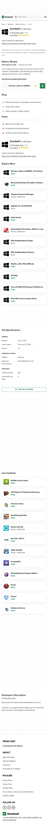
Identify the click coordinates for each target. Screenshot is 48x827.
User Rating (14, 35)
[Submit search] (16, 17)
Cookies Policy (8, 788)
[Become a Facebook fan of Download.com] (4, 807)
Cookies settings (8, 796)
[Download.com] (7, 17)
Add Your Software (9, 761)
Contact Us (6, 765)
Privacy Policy (7, 780)
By (16, 33)
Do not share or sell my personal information (18, 792)
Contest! (20, 28)
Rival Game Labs (9, 698)
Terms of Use (7, 784)
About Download (8, 757)
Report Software (25, 389)
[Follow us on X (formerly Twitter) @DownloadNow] (9, 807)
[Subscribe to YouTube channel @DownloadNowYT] (13, 807)
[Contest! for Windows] (5, 32)
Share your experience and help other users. (19, 43)
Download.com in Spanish (11, 769)
